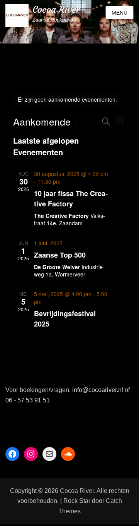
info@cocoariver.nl (97, 390)
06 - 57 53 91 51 (27, 400)
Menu (119, 13)
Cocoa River (56, 9)
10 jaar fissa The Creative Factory (71, 198)
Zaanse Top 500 (60, 255)
